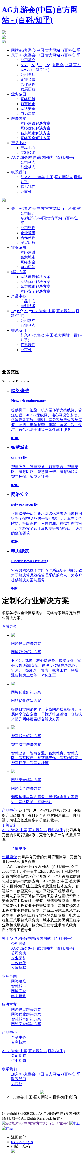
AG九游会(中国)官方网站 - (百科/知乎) (42, 157)
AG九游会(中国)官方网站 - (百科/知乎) (42, 948)
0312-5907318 (22, 1142)
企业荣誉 (28, 79)
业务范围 (18, 94)
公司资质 (28, 75)
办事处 (26, 192)
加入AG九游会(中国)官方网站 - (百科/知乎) (46, 1074)
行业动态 (28, 167)
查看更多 (9, 626)
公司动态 (28, 162)
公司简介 (28, 60)
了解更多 (9, 825)
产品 (9, 1129)
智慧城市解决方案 (35, 133)
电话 (76, 1123)
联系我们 (18, 172)
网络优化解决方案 (35, 128)
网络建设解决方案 (35, 123)
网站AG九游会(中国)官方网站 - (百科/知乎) (46, 50)
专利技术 (28, 153)
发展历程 (28, 89)
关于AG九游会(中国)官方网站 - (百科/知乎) (46, 55)
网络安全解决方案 (35, 138)
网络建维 (28, 99)
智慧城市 (28, 104)
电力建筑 (28, 114)
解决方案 (18, 118)
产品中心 (18, 143)
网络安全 (28, 109)
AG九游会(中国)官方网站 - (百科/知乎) (33, 830)
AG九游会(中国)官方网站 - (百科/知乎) (33, 1051)
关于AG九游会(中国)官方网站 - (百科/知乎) (37, 938)
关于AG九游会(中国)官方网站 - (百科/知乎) (46, 208)
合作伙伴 (28, 84)
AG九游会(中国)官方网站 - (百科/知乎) (37, 1123)
